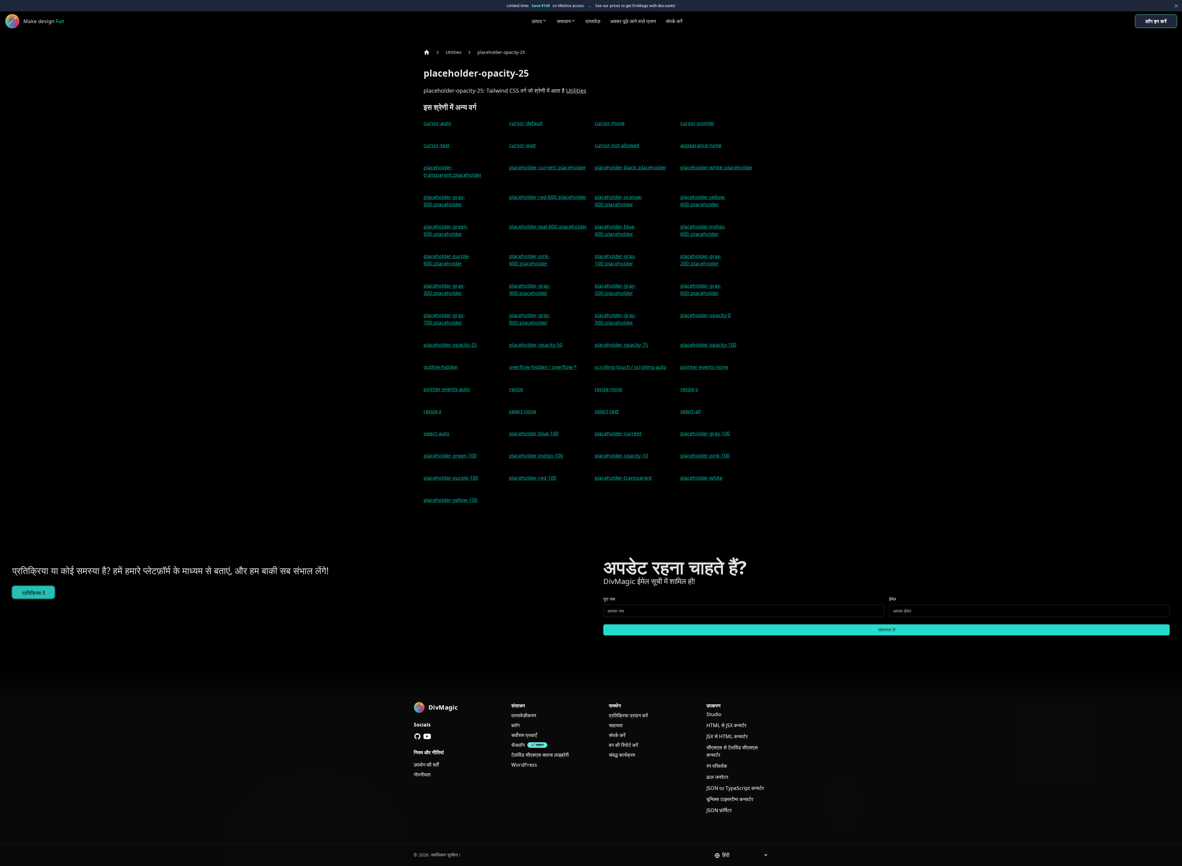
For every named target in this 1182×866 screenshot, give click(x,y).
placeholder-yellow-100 (450, 500)
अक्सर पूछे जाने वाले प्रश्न (633, 21)
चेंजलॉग (518, 745)
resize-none (608, 389)
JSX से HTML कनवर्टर (727, 736)
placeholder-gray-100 (705, 433)
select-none (522, 411)
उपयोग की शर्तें (426, 764)
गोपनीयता (422, 774)
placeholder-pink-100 (705, 455)
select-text (607, 411)
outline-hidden (441, 367)
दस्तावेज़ (592, 21)
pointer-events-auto (447, 389)
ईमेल (892, 599)
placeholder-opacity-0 (705, 315)
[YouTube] (427, 736)
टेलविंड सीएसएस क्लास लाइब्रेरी (540, 754)
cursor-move (610, 123)
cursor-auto (437, 123)
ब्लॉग (515, 725)
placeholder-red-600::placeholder (547, 197)
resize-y (689, 389)
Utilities (453, 52)
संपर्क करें (674, 21)
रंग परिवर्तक (716, 766)
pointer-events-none (704, 367)
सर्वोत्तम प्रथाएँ (524, 735)
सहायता (616, 725)
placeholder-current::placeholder (547, 167)
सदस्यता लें (886, 630)
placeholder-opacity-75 (621, 344)
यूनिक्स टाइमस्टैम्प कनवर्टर (729, 799)
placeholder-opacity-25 (501, 52)
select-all (690, 411)
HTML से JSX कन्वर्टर (726, 725)
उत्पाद (537, 21)
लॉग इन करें (1156, 21)
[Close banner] (1176, 6)
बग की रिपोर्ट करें (623, 745)
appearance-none (701, 145)
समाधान (564, 21)
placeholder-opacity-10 (621, 455)
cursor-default (526, 123)
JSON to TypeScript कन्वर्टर (735, 788)
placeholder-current (618, 433)
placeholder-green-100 (450, 455)
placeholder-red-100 (532, 477)
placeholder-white (701, 477)
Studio (714, 714)
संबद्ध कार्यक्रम (622, 754)
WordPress (524, 764)
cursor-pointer (697, 123)
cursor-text (436, 145)
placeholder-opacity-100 (708, 344)
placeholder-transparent (623, 477)
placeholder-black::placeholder (630, 167)
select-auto (436, 433)
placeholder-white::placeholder (716, 167)
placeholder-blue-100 (533, 433)
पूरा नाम (609, 599)
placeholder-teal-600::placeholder (548, 226)
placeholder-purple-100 (451, 477)
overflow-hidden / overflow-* (543, 367)
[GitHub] (417, 736)
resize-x (432, 411)
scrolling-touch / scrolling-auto (630, 367)
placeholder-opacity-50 (535, 344)
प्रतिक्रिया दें (33, 593)
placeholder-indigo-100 (536, 455)
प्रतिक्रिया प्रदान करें (628, 715)
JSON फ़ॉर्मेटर (719, 810)
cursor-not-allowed (617, 145)
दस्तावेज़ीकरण (523, 715)
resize (516, 389)
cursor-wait (522, 145)
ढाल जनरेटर (717, 777)
